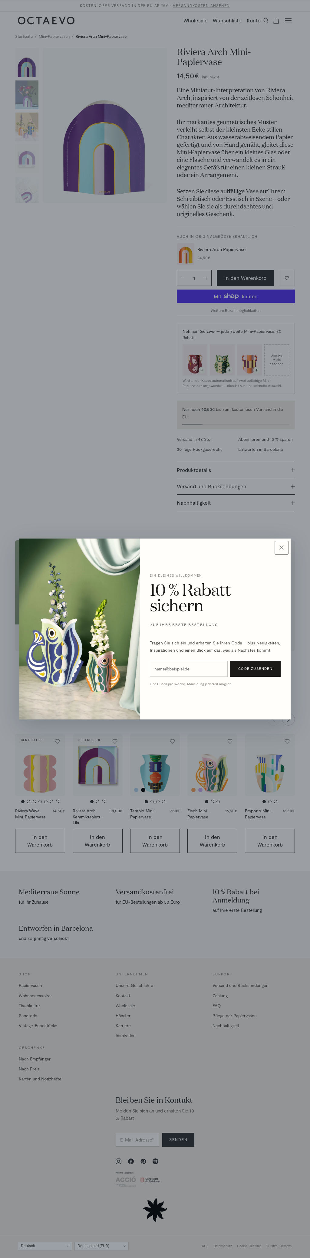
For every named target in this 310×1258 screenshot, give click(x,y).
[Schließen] (281, 547)
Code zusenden (255, 668)
